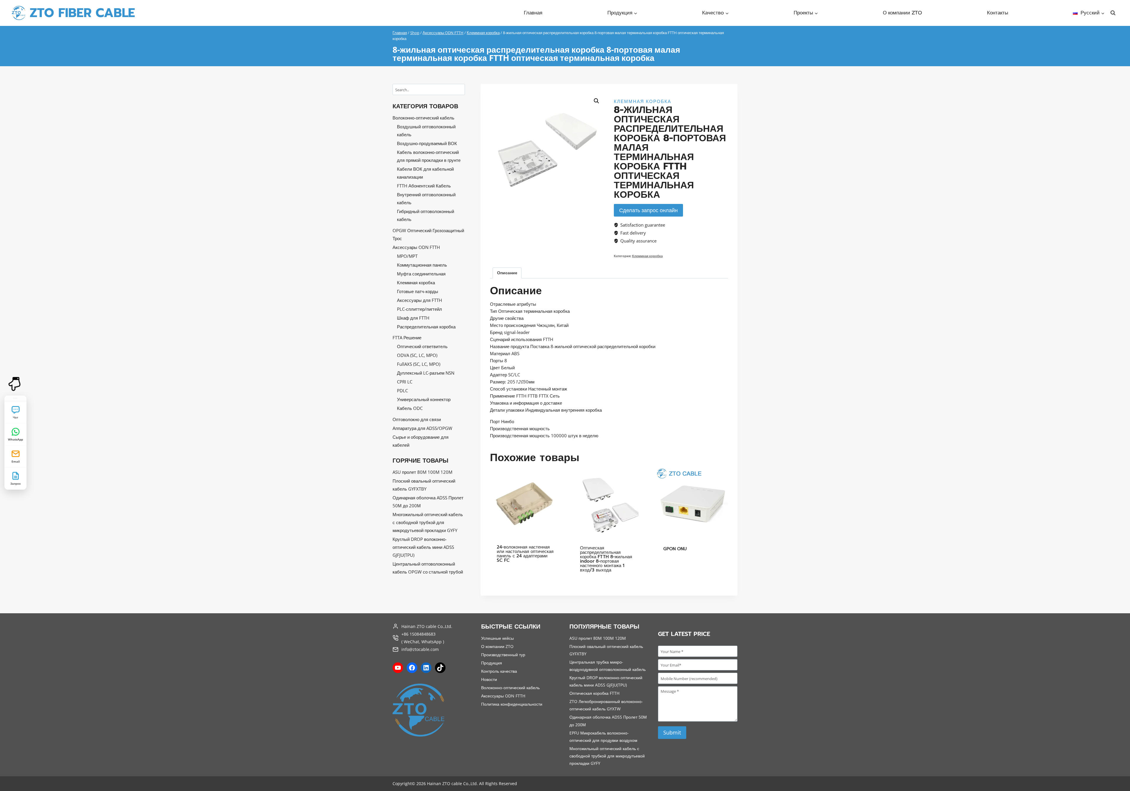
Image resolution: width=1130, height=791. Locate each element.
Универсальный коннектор (424, 399)
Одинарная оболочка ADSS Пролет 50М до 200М (428, 501)
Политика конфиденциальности (511, 704)
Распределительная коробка (426, 327)
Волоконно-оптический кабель (423, 118)
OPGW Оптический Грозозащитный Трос (428, 234)
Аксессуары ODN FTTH (416, 247)
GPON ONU (675, 549)
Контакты (997, 13)
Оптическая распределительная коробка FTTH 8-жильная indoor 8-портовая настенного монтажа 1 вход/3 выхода (606, 559)
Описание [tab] (507, 272)
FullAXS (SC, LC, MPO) (418, 364)
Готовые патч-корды (417, 291)
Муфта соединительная (421, 274)
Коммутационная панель (422, 265)
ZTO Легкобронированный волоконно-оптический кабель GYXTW (606, 705)
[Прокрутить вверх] (15, 778)
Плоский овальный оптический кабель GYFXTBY (424, 485)
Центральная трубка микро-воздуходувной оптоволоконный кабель (607, 665)
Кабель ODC (410, 408)
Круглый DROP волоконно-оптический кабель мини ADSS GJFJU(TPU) (423, 547)
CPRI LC (404, 382)
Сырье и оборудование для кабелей (420, 441)
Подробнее (509, 578)
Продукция (491, 663)
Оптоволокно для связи (417, 419)
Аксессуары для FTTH (419, 300)
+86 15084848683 (418, 634)
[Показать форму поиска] (1113, 13)
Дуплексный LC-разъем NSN (425, 373)
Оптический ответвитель (422, 346)
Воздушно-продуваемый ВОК (427, 143)
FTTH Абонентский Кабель (424, 186)
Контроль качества (499, 671)
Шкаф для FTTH (413, 318)
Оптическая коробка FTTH (594, 693)
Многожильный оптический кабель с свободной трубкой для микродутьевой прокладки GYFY (428, 522)
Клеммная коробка (642, 101)
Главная (533, 13)
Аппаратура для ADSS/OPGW (422, 428)
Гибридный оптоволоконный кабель (425, 215)
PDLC (402, 390)
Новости (489, 679)
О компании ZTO (902, 13)
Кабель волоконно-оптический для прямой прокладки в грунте (429, 156)
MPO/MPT (407, 256)
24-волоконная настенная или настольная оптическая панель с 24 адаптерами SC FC (525, 554)
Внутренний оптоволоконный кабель (426, 198)
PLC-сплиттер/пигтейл (419, 309)
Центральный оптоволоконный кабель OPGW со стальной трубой (428, 568)
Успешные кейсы (497, 638)
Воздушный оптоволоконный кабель (426, 130)
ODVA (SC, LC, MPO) (417, 355)
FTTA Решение (407, 337)
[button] (596, 101)
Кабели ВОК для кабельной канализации (425, 173)
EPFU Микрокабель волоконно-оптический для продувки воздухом (603, 736)
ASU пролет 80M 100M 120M (422, 472)
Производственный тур (503, 654)
